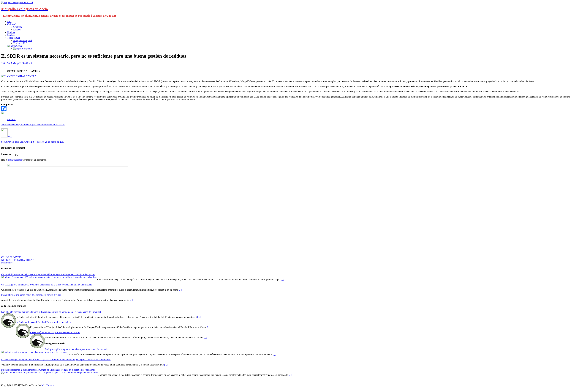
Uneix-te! (11, 35)
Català (19, 46)
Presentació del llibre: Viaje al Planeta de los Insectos (55, 332)
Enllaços (17, 29)
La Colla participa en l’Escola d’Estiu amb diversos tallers (43, 322)
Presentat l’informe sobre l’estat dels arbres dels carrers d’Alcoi (31, 295)
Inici (9, 21)
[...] (282, 279)
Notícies (11, 32)
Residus (26, 63)
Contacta (17, 27)
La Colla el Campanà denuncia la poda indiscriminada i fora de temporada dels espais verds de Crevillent (51, 312)
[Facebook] (3, 108)
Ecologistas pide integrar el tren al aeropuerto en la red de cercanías (76, 349)
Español (27, 48)
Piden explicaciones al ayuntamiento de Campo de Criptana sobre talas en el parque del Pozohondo (48, 370)
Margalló (17, 63)
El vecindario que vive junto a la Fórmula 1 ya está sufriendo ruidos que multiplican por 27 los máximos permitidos (56, 359)
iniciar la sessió (15, 160)
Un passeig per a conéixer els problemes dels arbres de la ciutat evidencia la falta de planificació (46, 284)
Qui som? (11, 24)
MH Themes (47, 385)
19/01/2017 (6, 63)
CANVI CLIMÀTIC (11, 257)
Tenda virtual (13, 37)
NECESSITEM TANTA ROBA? (17, 260)
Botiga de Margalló (22, 40)
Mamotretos (7, 262)
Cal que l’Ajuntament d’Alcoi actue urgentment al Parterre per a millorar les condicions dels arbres (48, 274)
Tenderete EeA (20, 43)
